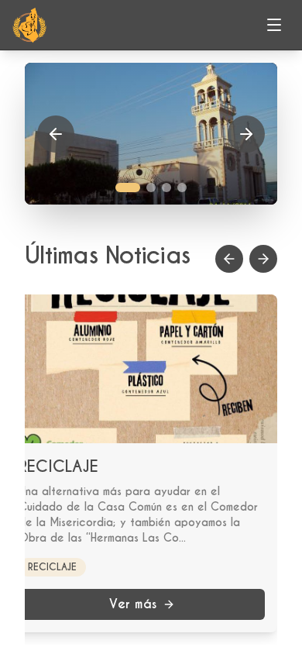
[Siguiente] (246, 134)
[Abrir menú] (274, 24)
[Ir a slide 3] (166, 187)
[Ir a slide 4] (182, 187)
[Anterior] (55, 134)
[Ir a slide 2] (151, 187)
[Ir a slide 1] (127, 187)
